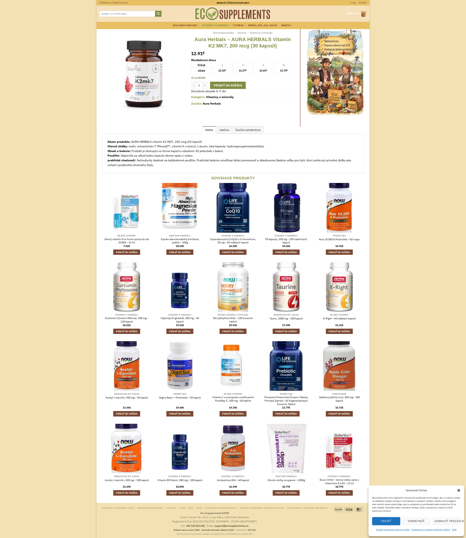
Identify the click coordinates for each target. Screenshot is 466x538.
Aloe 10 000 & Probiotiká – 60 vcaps (339, 239)
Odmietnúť (416, 521)
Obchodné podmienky (150, 507)
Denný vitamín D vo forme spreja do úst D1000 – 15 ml (126, 241)
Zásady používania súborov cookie (393, 529)
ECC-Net (252, 530)
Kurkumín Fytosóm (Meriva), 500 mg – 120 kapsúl (126, 319)
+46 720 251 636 (195, 525)
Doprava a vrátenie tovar (118, 507)
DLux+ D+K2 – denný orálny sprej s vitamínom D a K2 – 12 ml (339, 481)
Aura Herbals (212, 103)
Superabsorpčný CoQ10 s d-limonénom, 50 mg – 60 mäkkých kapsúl (233, 241)
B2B (191, 507)
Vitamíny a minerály (215, 25)
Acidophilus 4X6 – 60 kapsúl (233, 480)
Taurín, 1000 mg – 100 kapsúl (286, 318)
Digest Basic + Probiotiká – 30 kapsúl (180, 397)
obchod (242, 32)
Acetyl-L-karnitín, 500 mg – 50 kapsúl (127, 397)
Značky (286, 25)
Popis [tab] (209, 130)
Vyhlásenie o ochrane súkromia (307, 507)
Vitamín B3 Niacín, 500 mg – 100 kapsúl (179, 480)
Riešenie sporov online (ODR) (187, 530)
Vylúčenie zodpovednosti (221, 507)
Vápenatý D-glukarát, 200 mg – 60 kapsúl (180, 319)
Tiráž (454, 529)
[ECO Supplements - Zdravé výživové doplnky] (233, 14)
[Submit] (158, 14)
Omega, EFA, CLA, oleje (262, 25)
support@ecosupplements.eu (231, 525)
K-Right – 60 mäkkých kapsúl (339, 318)
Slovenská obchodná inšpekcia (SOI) (218, 530)
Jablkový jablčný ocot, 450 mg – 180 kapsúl (339, 399)
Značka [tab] (224, 130)
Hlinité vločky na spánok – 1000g (286, 480)
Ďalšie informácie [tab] (248, 130)
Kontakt (362, 2)
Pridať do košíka (228, 85)
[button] (459, 490)
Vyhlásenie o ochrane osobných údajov (431, 529)
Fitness (238, 25)
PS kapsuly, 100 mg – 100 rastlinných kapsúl (286, 241)
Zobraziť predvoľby (447, 521)
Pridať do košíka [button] (126, 252)
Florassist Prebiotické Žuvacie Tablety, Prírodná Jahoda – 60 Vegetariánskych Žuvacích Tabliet (286, 401)
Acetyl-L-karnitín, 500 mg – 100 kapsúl (127, 480)
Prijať (386, 521)
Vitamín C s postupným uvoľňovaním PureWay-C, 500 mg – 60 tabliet (233, 399)
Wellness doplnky (185, 25)
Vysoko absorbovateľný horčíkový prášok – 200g (180, 241)
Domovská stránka (223, 32)
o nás (353, 2)
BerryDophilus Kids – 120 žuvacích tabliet (233, 319)
